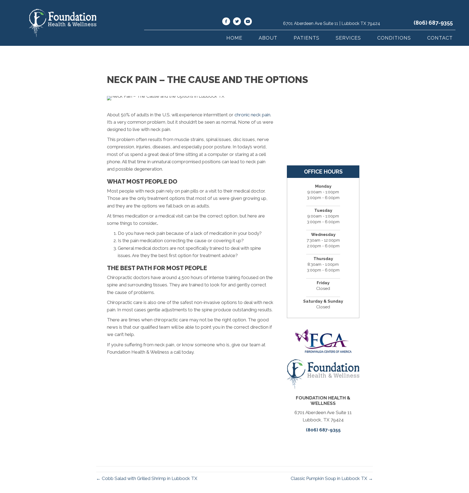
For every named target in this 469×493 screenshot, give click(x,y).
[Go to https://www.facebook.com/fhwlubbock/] (226, 22)
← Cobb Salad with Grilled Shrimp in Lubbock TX (146, 478)
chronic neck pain (252, 114)
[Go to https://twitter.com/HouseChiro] (237, 22)
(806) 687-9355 (433, 23)
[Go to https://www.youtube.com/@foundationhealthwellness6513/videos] (248, 22)
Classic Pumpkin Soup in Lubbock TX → (332, 478)
